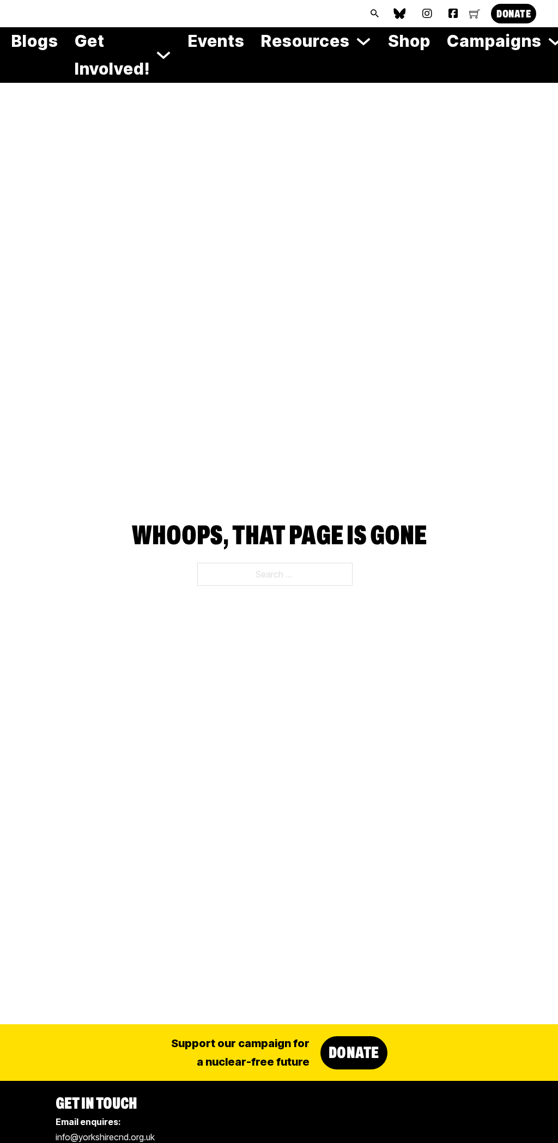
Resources (305, 41)
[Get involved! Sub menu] (163, 55)
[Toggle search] (374, 14)
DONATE (513, 14)
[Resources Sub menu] (363, 41)
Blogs (34, 41)
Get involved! (112, 54)
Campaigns (494, 41)
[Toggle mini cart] (474, 13)
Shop (409, 41)
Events (216, 41)
